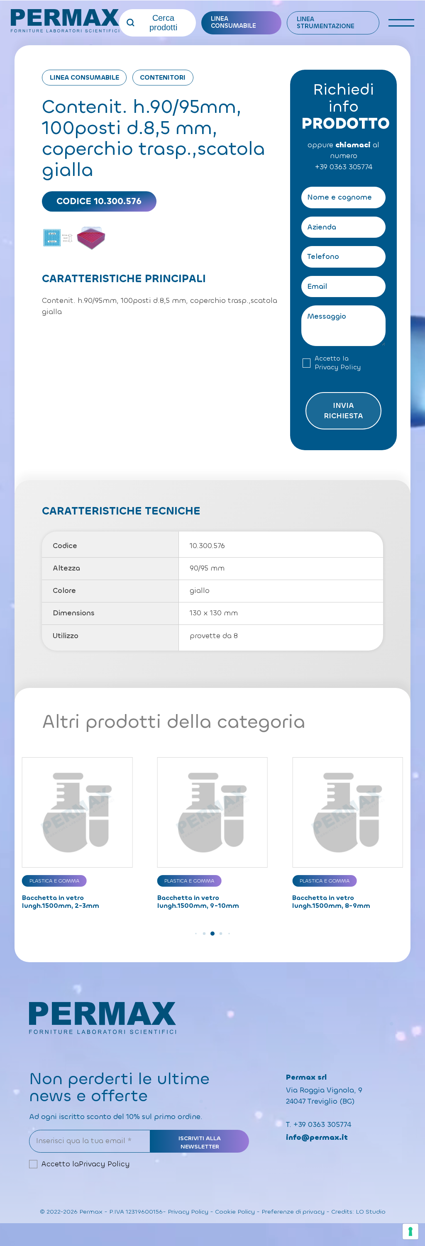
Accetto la (338, 362)
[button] (195, 933)
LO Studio (371, 1212)
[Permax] (65, 20)
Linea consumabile (233, 22)
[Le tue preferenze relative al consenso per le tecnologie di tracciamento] (410, 1231)
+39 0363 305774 (343, 167)
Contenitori (163, 77)
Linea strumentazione (325, 22)
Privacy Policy (338, 367)
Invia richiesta (343, 411)
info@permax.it (317, 1137)
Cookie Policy (235, 1212)
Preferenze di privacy (293, 1212)
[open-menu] (401, 23)
